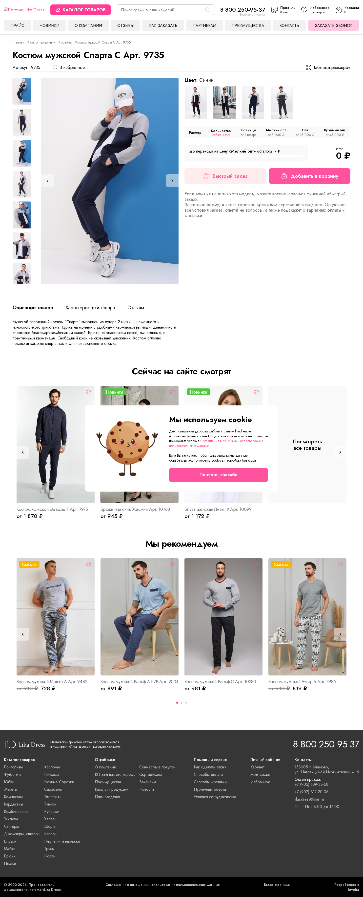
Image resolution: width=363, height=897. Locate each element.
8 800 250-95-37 (242, 9)
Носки (49, 856)
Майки (9, 849)
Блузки (10, 841)
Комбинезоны (16, 811)
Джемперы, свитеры (22, 834)
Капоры (50, 834)
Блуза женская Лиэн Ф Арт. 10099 (217, 509)
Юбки (9, 782)
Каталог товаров (84, 10)
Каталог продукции (41, 42)
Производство (107, 797)
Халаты (50, 819)
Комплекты (13, 797)
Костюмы (65, 42)
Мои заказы (260, 774)
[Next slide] (172, 180)
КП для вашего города (115, 774)
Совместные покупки (157, 767)
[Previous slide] (47, 180)
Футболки (12, 774)
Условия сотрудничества (215, 797)
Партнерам (204, 25)
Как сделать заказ (210, 767)
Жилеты (11, 819)
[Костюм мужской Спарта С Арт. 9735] (110, 181)
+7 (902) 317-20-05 (311, 791)
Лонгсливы (13, 767)
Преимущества (248, 25)
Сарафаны (53, 789)
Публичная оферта (210, 789)
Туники (50, 804)
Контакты (290, 25)
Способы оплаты (208, 774)
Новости (146, 789)
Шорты (50, 826)
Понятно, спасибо (219, 475)
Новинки (49, 25)
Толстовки (52, 797)
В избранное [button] (72, 67)
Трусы (49, 849)
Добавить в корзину (314, 176)
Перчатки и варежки (62, 841)
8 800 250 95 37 (326, 744)
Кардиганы (13, 804)
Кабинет (257, 767)
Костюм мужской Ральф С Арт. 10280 (220, 681)
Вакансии (147, 782)
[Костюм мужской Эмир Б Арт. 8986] (307, 616)
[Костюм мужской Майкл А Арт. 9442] (56, 616)
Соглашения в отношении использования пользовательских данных (162, 884)
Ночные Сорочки (59, 782)
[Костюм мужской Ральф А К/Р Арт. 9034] (140, 616)
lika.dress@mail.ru (309, 799)
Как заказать (163, 25)
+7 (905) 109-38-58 (311, 784)
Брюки (10, 856)
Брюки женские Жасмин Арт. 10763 (135, 509)
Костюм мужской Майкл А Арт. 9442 (52, 681)
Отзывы (125, 25)
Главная (18, 42)
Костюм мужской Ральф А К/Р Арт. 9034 (140, 681)
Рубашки (51, 811)
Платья (10, 863)
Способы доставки (210, 782)
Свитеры (11, 826)
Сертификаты (150, 774)
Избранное (260, 782)
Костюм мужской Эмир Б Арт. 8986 (302, 681)
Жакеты (10, 789)
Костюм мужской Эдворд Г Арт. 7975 (52, 509)
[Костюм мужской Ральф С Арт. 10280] (223, 616)
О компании (88, 25)
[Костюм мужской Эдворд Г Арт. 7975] (56, 444)
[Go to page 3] (186, 703)
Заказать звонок (333, 25)
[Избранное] (88, 392)
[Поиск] (208, 10)
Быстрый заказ (230, 176)
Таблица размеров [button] (331, 67)
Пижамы (51, 774)
